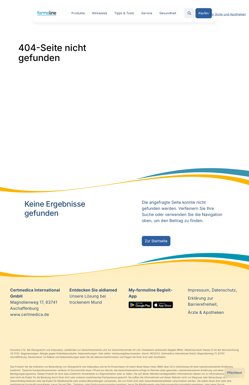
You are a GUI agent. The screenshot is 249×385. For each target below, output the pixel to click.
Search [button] (189, 13)
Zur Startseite (156, 241)
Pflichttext (234, 372)
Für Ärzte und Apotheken (227, 14)
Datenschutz (224, 290)
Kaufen (204, 13)
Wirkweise (99, 13)
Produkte (78, 13)
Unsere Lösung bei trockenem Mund (93, 296)
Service (146, 13)
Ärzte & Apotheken (206, 312)
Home (46, 13)
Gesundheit (167, 13)
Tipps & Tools (124, 13)
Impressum (199, 290)
